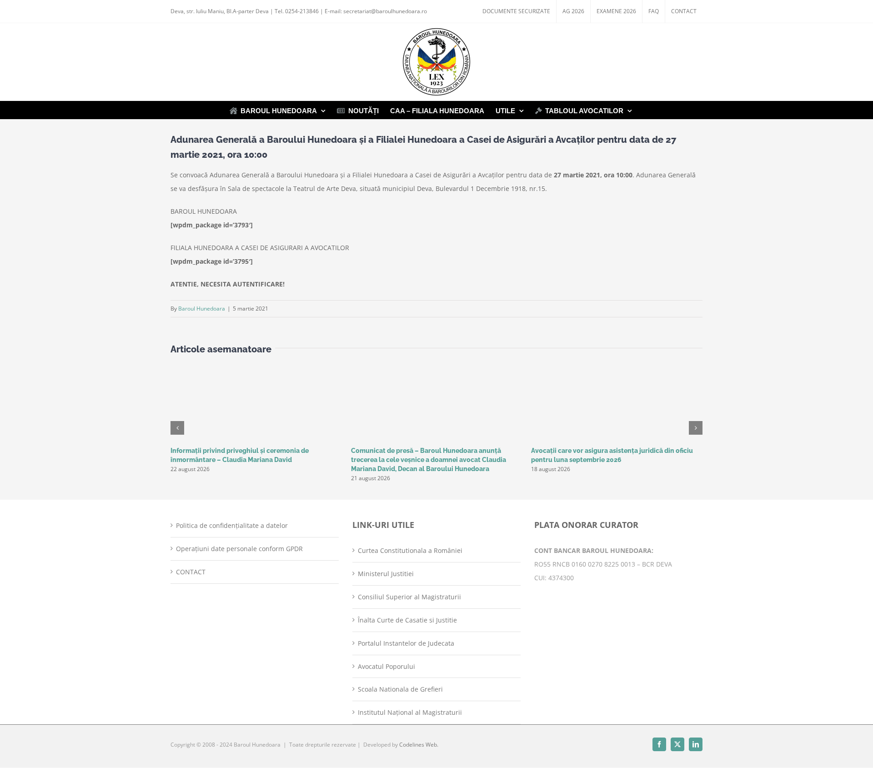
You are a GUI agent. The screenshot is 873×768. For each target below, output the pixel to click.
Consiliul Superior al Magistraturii (409, 596)
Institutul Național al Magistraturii (410, 712)
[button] (177, 428)
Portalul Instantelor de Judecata (406, 643)
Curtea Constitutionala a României (410, 550)
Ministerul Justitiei (386, 573)
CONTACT (191, 571)
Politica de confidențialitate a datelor (232, 525)
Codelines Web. (418, 744)
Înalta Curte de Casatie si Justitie (407, 620)
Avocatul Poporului (386, 666)
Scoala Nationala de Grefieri (400, 689)
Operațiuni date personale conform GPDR (239, 548)
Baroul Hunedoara (201, 308)
